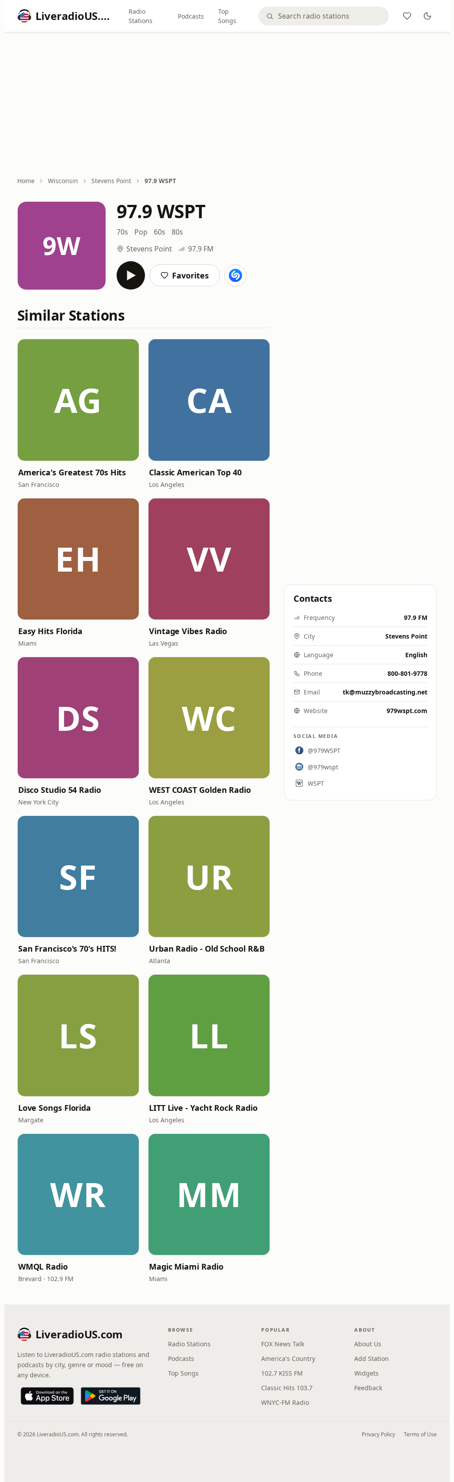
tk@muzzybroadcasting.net (385, 692)
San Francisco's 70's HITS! (67, 948)
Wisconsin (63, 180)
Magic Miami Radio (186, 1266)
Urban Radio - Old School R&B (206, 948)
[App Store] (47, 1396)
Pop (141, 232)
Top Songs (227, 16)
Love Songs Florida (54, 1107)
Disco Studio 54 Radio (59, 789)
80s (177, 232)
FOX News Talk (282, 1344)
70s (122, 232)
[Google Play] (111, 1396)
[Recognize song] (235, 275)
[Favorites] (407, 16)
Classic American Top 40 (195, 472)
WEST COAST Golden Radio (200, 789)
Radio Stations (141, 16)
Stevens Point (111, 180)
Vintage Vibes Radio (188, 631)
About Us (367, 1344)
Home (26, 180)
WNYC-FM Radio (285, 1402)
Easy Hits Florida (50, 631)
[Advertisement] (227, 105)
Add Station (371, 1358)
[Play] (131, 275)
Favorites (190, 275)
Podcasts (191, 16)
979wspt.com (407, 710)
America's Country (288, 1358)
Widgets (366, 1373)
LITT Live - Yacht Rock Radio (203, 1107)
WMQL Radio (43, 1266)
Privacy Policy (378, 1434)
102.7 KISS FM (282, 1373)
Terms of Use (420, 1434)
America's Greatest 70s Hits (72, 472)
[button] (78, 400)
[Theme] (427, 16)
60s (159, 232)
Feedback (368, 1388)
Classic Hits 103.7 (287, 1388)
